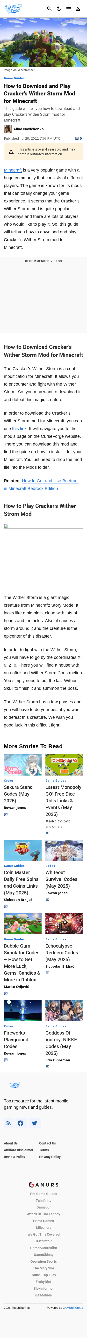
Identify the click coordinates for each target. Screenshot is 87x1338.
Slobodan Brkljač (18, 899)
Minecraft (13, 170)
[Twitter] (35, 1123)
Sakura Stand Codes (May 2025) (18, 794)
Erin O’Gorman (57, 1060)
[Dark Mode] (59, 9)
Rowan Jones (15, 807)
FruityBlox (43, 1282)
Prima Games (43, 1221)
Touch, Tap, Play (43, 1275)
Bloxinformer (44, 1288)
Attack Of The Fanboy (43, 1214)
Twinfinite (43, 1200)
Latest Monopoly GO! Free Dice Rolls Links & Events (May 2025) (63, 800)
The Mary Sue (43, 1268)
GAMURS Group (73, 1307)
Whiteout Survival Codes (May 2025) (61, 879)
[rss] (9, 1123)
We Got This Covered (44, 1234)
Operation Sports (43, 1261)
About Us (11, 1143)
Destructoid (43, 1241)
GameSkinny (43, 1255)
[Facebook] (21, 1123)
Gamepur (43, 1207)
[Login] (78, 9)
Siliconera (43, 1228)
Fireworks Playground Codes (16, 1039)
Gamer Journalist (43, 1248)
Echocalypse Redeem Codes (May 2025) (61, 952)
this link (19, 428)
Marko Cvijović (57, 821)
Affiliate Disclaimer (18, 1150)
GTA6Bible (43, 1295)
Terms (44, 1150)
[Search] (49, 9)
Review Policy (14, 1157)
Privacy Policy (50, 1157)
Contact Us (47, 1143)
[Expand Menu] (68, 9)
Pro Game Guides (43, 1194)
